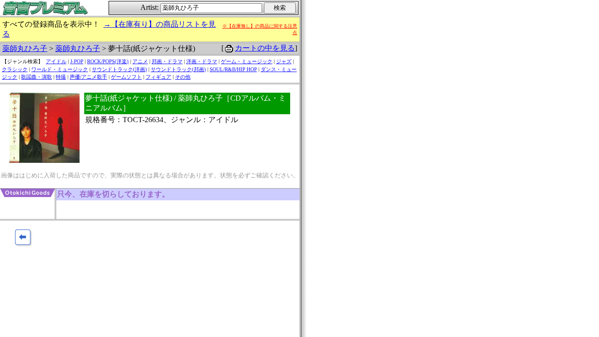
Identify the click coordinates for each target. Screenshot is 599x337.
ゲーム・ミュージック (246, 61)
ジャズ (284, 61)
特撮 (61, 77)
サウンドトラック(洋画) (119, 69)
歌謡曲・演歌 (36, 77)
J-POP (76, 61)
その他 (182, 77)
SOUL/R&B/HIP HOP (233, 69)
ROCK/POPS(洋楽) (108, 61)
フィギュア (158, 77)
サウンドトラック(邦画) (178, 69)
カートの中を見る (265, 48)
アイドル (56, 61)
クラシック (15, 69)
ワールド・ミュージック (59, 69)
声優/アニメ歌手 (88, 77)
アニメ (140, 61)
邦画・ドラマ (167, 61)
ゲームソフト (126, 77)
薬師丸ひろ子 (24, 48)
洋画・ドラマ (201, 61)
